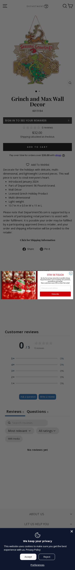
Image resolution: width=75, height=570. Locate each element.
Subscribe (55, 294)
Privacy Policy (33, 549)
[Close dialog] (70, 273)
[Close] (72, 531)
